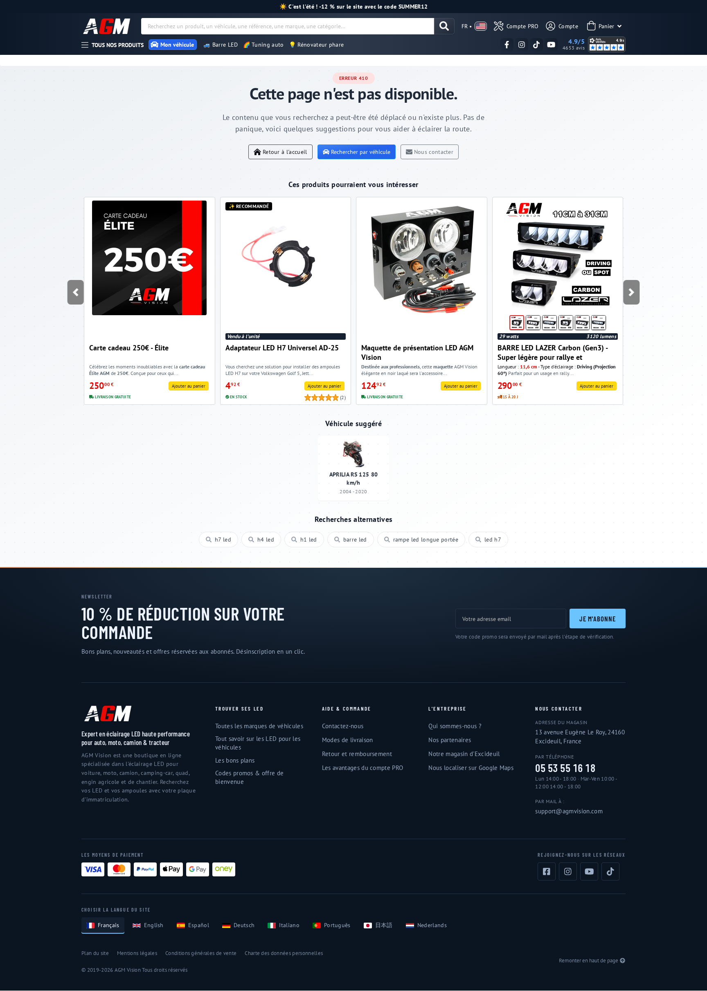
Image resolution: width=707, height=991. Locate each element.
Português (337, 925)
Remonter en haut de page (588, 960)
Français (108, 925)
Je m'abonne (597, 618)
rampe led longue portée (425, 539)
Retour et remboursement (357, 754)
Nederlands (432, 925)
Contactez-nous (342, 726)
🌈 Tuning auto (263, 44)
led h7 (492, 539)
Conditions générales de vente (200, 953)
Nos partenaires (449, 740)
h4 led (265, 539)
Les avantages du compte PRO (362, 768)
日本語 (384, 925)
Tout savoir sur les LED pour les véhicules (257, 743)
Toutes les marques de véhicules (259, 726)
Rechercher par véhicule (360, 152)
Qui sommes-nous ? (454, 726)
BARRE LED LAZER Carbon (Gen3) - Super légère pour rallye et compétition (553, 352)
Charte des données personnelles (284, 953)
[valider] (444, 26)
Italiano (289, 925)
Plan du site (95, 953)
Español (198, 925)
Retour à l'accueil (285, 152)
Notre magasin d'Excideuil (464, 754)
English (154, 925)
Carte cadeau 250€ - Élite (129, 347)
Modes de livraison (347, 740)
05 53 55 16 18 (565, 768)
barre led (355, 539)
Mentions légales (137, 953)
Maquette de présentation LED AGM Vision (417, 352)
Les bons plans (234, 760)
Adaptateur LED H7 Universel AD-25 (282, 347)
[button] (75, 292)
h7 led (223, 539)
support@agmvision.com (569, 811)
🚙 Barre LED (220, 44)
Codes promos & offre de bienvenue (249, 777)
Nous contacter (433, 152)
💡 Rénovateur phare (316, 44)
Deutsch (244, 925)
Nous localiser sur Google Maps (470, 768)
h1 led (308, 539)
